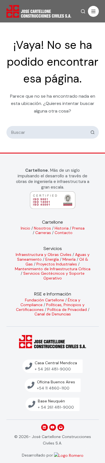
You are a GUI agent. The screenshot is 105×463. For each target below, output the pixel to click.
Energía (52, 259)
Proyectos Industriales (56, 264)
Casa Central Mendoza (56, 362)
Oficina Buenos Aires (56, 381)
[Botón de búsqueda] (92, 132)
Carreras (43, 232)
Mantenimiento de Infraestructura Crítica (52, 268)
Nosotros (42, 228)
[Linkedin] (44, 427)
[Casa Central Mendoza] (28, 366)
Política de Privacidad (67, 309)
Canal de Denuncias (52, 314)
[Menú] (93, 11)
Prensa (78, 228)
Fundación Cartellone (44, 299)
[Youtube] (52, 427)
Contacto (64, 232)
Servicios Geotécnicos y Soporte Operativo (54, 276)
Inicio (25, 228)
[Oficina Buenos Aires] (30, 385)
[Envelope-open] (60, 427)
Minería (69, 259)
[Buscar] (83, 11)
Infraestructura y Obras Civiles (43, 254)
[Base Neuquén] (31, 404)
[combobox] (47, 132)
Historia (62, 228)
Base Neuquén (51, 401)
